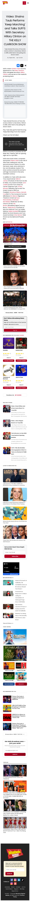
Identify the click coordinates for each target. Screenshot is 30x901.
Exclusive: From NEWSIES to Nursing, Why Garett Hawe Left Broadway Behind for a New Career (14, 813)
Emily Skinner (18, 215)
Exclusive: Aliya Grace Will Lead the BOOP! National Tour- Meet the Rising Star (14, 830)
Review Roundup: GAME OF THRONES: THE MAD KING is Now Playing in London (14, 102)
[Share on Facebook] (18, 65)
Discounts (21, 684)
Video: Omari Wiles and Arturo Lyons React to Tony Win (18, 408)
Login (20, 3)
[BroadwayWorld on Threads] (11, 883)
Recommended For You (9, 691)
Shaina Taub (16, 69)
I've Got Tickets (8, 360)
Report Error (15, 891)
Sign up (15, 754)
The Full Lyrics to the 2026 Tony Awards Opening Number (18, 435)
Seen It (9, 357)
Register (15, 3)
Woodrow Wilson (15, 192)
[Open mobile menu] (28, 3)
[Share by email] (25, 65)
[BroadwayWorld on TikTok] (22, 879)
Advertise (7, 887)
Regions (16, 889)
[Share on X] (21, 65)
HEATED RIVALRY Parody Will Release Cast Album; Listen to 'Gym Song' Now (14, 85)
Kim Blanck (13, 196)
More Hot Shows (9, 684)
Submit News (9, 889)
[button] (24, 3)
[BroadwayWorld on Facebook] (11, 879)
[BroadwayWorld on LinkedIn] (18, 879)
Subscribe (15, 556)
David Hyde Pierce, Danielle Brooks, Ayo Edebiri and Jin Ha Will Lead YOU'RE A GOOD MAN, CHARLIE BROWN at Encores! (14, 795)
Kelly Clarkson (19, 70)
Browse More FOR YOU (14, 312)
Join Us (23, 887)
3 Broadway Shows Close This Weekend (13, 778)
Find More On (13, 395)
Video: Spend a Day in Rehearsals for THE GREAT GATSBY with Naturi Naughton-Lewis (14, 96)
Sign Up (9, 874)
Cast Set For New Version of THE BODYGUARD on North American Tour (14, 90)
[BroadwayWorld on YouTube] (15, 883)
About (12, 887)
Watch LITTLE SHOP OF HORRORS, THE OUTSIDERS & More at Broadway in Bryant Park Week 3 (21, 585)
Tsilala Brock (11, 207)
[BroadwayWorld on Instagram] (15, 879)
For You (10, 222)
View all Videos (7, 623)
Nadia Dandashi (13, 211)
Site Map (22, 889)
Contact (18, 887)
